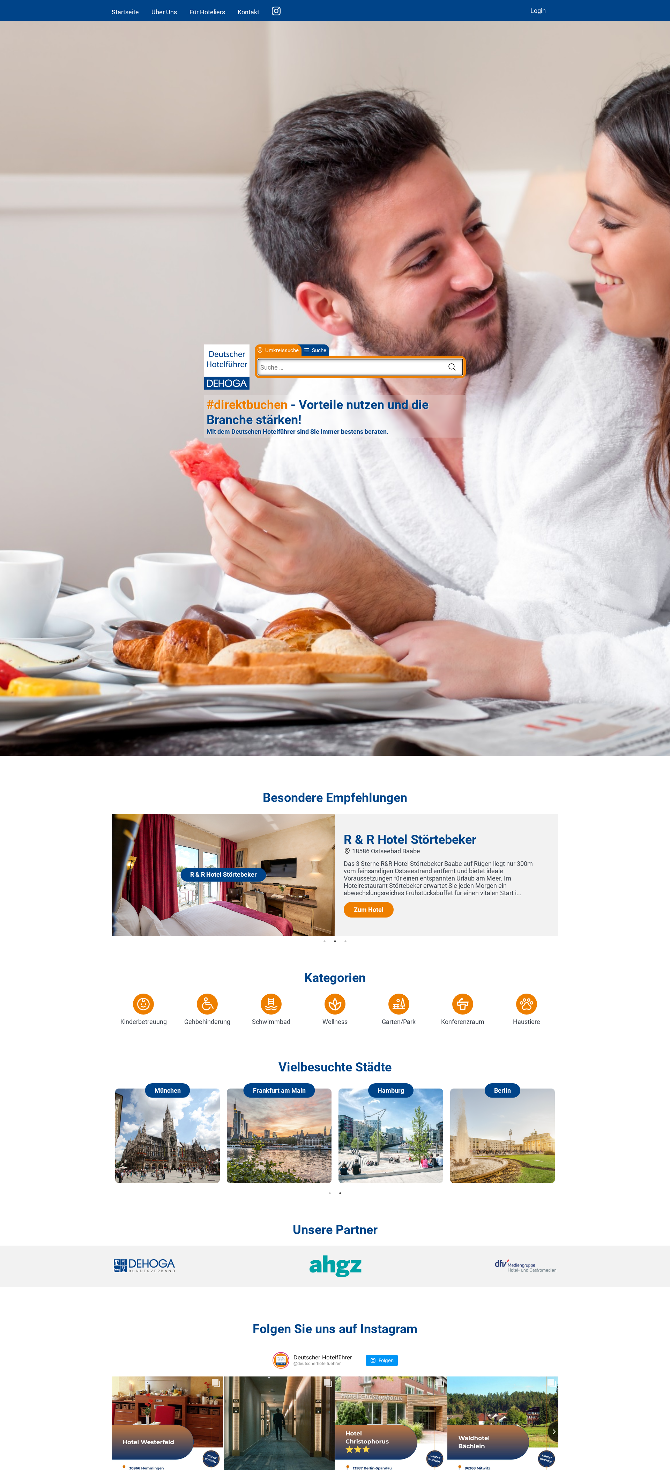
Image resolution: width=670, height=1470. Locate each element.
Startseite (125, 12)
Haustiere (526, 1021)
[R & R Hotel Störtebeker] (223, 933)
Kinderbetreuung (143, 1021)
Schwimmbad (271, 1021)
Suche (319, 350)
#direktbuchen (247, 405)
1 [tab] (324, 941)
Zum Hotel (369, 909)
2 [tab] (335, 941)
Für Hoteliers (207, 12)
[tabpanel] (335, 875)
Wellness (335, 1021)
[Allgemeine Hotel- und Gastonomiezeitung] (335, 1266)
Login (538, 10)
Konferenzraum (462, 1021)
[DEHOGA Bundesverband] (187, 1266)
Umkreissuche (282, 350)
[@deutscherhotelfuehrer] (281, 1360)
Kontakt (248, 12)
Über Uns (164, 12)
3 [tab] (345, 941)
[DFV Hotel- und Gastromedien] (482, 1266)
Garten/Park (399, 1021)
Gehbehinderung (207, 1021)
